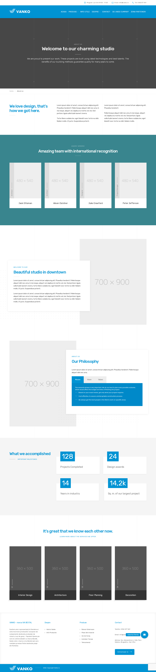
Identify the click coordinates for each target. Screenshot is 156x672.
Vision (89, 380)
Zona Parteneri (138, 12)
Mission (77, 380)
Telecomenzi (86, 642)
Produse (73, 12)
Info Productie (51, 632)
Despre (95, 12)
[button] (144, 634)
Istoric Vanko (51, 629)
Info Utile (85, 12)
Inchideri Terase (87, 639)
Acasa (63, 12)
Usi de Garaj (86, 636)
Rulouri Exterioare (88, 629)
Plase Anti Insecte (88, 632)
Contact (106, 12)
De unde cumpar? (120, 12)
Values (100, 380)
